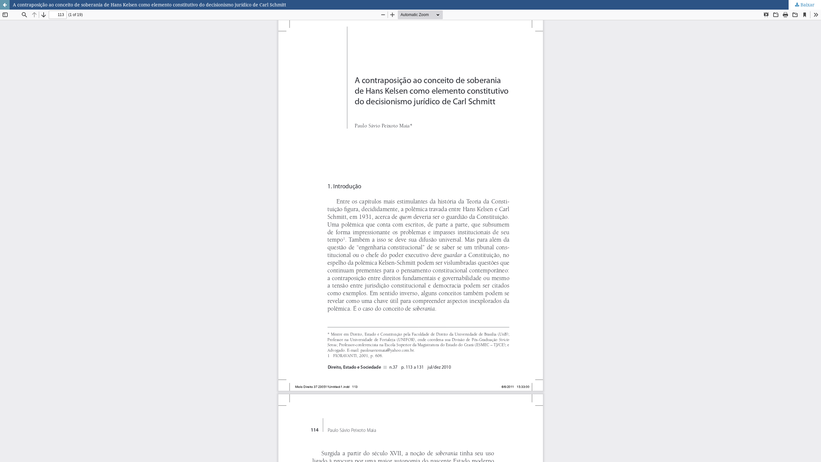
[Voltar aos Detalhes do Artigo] (5, 5)
